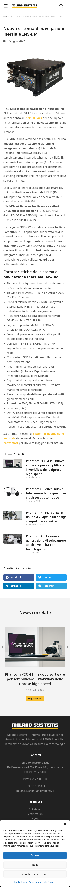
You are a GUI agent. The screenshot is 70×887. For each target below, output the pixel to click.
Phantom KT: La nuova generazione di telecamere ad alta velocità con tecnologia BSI (46, 542)
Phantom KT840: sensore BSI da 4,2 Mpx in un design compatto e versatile (46, 517)
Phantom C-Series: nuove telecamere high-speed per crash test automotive (46, 493)
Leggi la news (35, 698)
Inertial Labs (33, 118)
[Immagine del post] (35, 647)
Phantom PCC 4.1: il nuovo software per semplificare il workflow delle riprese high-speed (45, 467)
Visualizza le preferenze (35, 874)
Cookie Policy (20, 882)
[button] (65, 824)
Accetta (35, 855)
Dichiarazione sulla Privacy (41, 882)
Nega (35, 864)
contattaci (10, 443)
